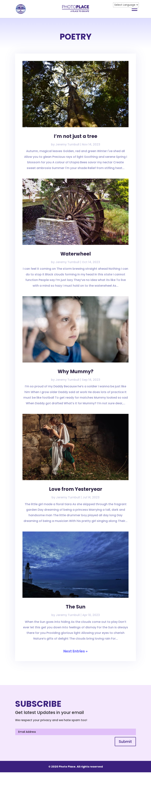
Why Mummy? (75, 371)
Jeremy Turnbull (67, 144)
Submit (125, 741)
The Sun (75, 606)
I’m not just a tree (75, 136)
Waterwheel (75, 254)
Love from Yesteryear (75, 489)
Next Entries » (75, 651)
